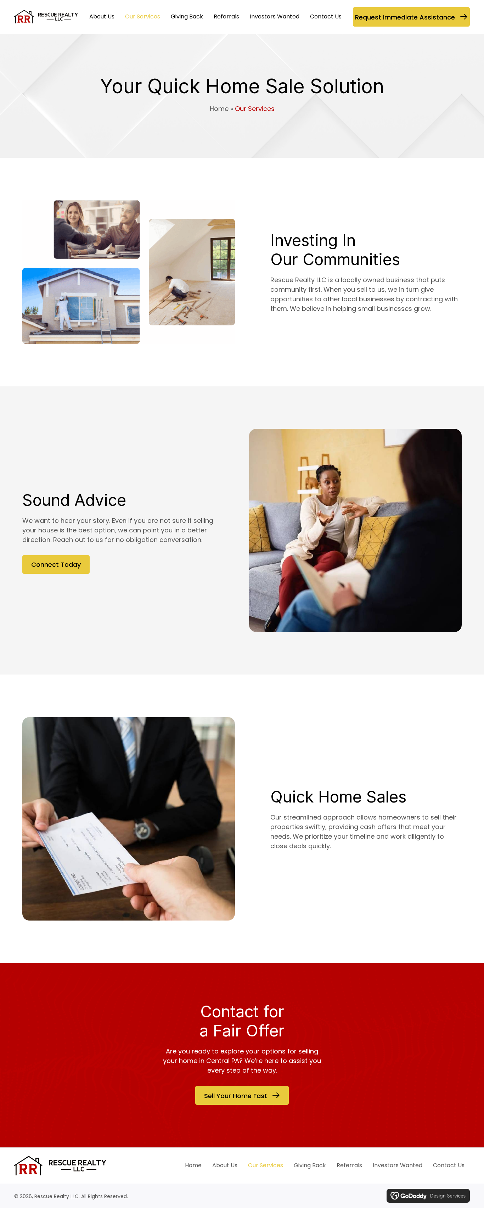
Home (219, 108)
